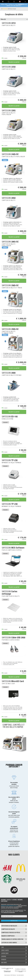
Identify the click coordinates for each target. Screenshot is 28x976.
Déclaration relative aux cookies (20, 971)
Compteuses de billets (8, 929)
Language (19, 2)
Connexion (8, 1)
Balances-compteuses (8, 936)
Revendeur (3, 959)
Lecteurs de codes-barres (9, 942)
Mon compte (4, 962)
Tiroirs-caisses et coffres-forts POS (12, 939)
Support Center (4, 953)
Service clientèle (5, 950)
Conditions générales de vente (7, 968)
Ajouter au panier (14, 62)
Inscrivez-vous (14, 920)
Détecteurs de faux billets (9, 926)
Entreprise (3, 956)
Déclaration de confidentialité (7, 971)
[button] (25, 1)
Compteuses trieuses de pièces (10, 932)
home (3, 1)
